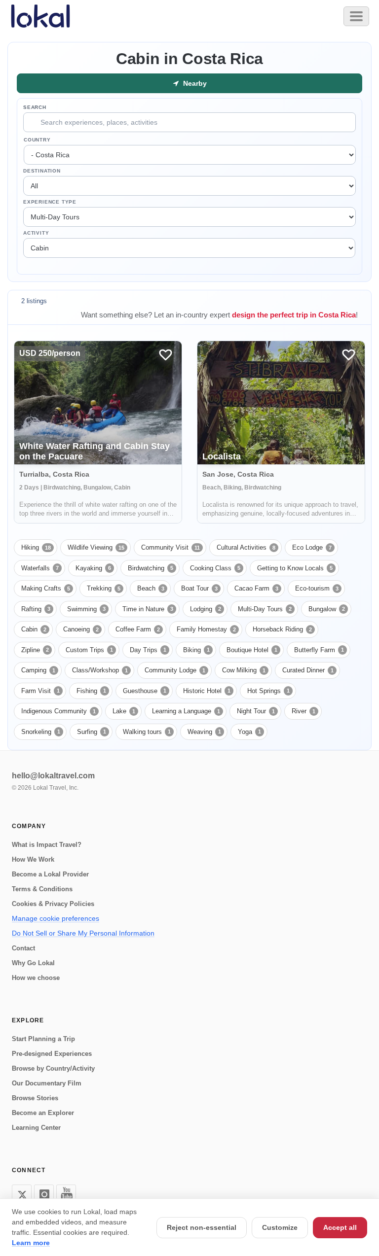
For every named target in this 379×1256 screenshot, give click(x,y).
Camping (38, 670)
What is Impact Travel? (46, 844)
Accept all (340, 1227)
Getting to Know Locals (295, 568)
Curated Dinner (308, 670)
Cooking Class (215, 568)
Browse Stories (35, 1098)
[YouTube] (66, 1194)
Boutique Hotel (252, 650)
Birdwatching (150, 568)
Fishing (91, 691)
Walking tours (147, 731)
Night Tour (256, 711)
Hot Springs (268, 691)
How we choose (36, 977)
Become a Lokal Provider (50, 874)
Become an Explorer (43, 1112)
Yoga (249, 731)
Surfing (91, 731)
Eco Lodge (312, 547)
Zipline (35, 650)
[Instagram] (44, 1194)
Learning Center (36, 1127)
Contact (23, 948)
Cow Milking (243, 670)
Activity (36, 233)
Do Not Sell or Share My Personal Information (83, 933)
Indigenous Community (58, 711)
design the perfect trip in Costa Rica (294, 315)
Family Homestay (206, 629)
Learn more (31, 1243)
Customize (280, 1227)
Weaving (204, 731)
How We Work (33, 859)
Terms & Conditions (42, 889)
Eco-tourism (317, 588)
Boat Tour (199, 588)
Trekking (103, 588)
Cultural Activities (246, 547)
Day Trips (148, 650)
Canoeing (81, 629)
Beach (150, 588)
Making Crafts (45, 588)
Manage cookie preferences (55, 918)
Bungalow (326, 609)
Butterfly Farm (319, 650)
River (303, 711)
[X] (22, 1194)
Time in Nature (147, 609)
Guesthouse (144, 691)
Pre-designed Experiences (52, 1053)
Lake (124, 711)
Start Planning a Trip (43, 1039)
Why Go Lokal (33, 963)
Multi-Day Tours (265, 609)
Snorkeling (40, 731)
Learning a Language (186, 711)
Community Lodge (175, 670)
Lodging (205, 609)
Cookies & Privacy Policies (53, 903)
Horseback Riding (282, 629)
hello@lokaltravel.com (53, 775)
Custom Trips (89, 650)
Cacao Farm (256, 588)
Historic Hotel (206, 691)
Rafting (35, 609)
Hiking (36, 547)
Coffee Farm (137, 629)
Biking (196, 650)
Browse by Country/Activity (53, 1068)
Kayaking (93, 568)
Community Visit (170, 547)
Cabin (33, 629)
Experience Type (49, 202)
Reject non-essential (201, 1227)
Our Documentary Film (46, 1083)
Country (37, 139)
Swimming (86, 609)
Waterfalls (40, 568)
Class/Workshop (100, 670)
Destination (42, 171)
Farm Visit (40, 691)
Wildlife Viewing (96, 547)
